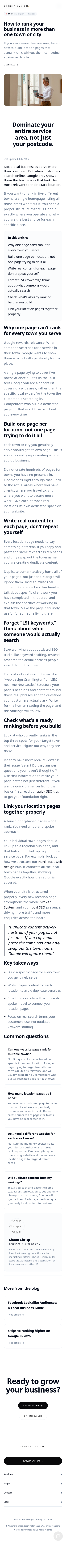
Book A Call (35, 1415)
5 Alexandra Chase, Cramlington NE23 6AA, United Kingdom (33, 1526)
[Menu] (59, 6)
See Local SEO (31, 1405)
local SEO (38, 907)
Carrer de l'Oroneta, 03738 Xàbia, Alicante (33, 1530)
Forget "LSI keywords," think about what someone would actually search (29, 285)
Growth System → (33, 1460)
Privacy (39, 1519)
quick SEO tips (48, 791)
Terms (49, 1519)
